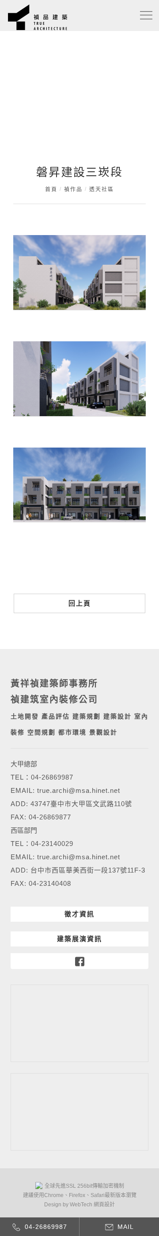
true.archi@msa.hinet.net (78, 790)
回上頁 (79, 603)
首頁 (51, 189)
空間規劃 (41, 732)
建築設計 (117, 716)
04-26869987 (52, 777)
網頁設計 (104, 1204)
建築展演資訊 (79, 938)
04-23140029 (52, 843)
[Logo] (37, 16)
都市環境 (72, 732)
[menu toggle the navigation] (146, 15)
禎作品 (73, 189)
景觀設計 (103, 732)
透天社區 (101, 189)
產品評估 (56, 716)
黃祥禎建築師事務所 (54, 683)
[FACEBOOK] (79, 961)
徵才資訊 (79, 914)
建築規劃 (86, 716)
